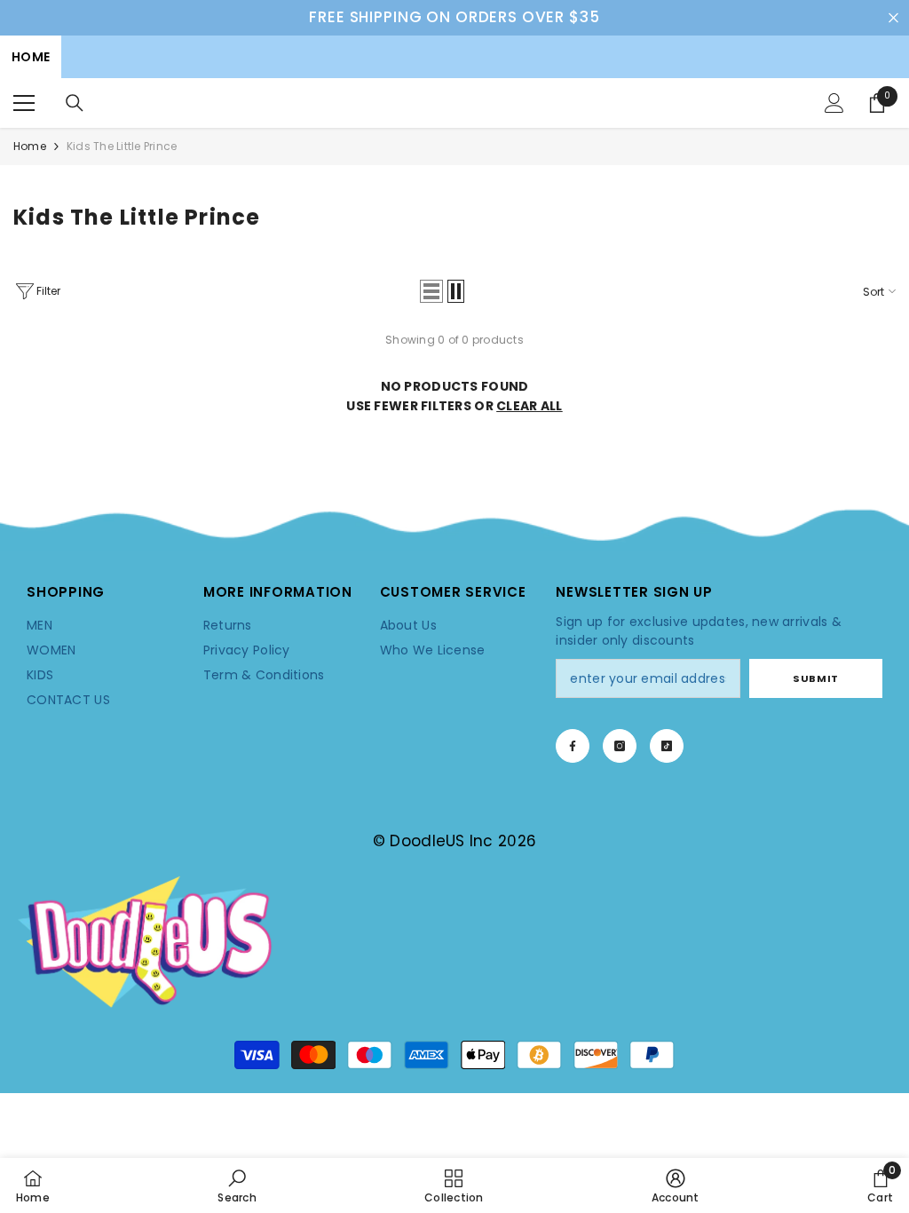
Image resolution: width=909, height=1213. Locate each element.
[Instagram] (619, 746)
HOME (31, 57)
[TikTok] (667, 746)
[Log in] (834, 103)
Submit (815, 678)
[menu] (24, 103)
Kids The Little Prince (122, 146)
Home (29, 146)
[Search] (74, 103)
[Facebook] (572, 746)
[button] (431, 291)
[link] (454, 528)
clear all (529, 406)
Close (893, 17)
